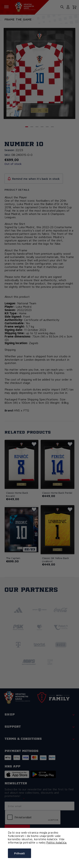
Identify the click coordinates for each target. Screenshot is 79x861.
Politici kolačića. (56, 842)
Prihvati (19, 853)
